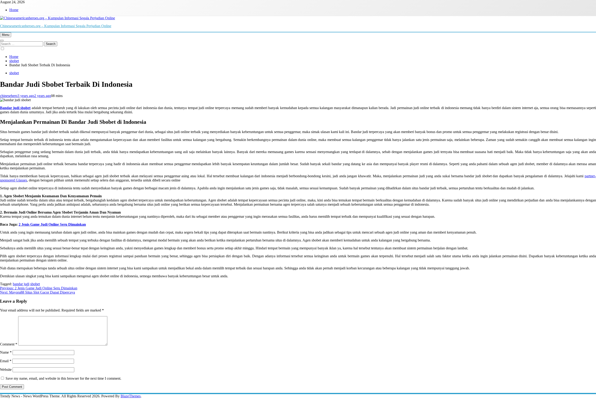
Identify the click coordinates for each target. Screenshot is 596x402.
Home (13, 10)
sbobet (14, 73)
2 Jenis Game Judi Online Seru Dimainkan (52, 224)
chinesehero (8, 96)
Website (6, 370)
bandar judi (21, 284)
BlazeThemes (131, 396)
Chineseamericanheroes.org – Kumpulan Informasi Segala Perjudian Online (55, 26)
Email (5, 361)
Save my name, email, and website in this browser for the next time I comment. (63, 378)
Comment (8, 344)
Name (6, 352)
